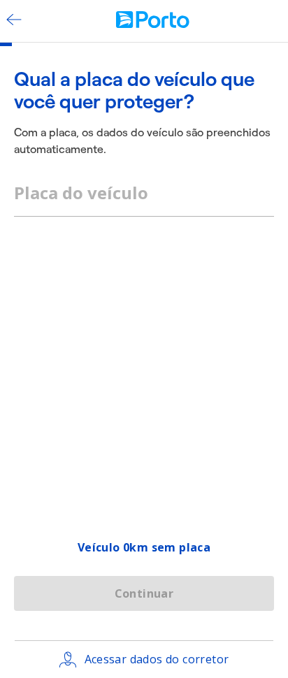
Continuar (144, 593)
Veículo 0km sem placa (144, 547)
